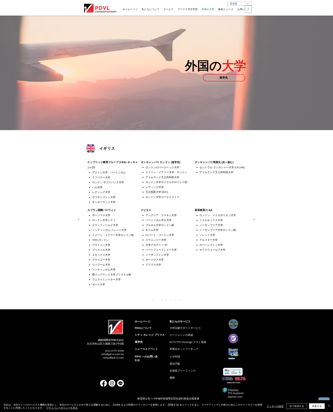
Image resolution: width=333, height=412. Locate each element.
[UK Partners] (157, 300)
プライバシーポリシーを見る (62, 407)
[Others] (179, 300)
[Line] (120, 383)
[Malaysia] (175, 300)
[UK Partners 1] (162, 300)
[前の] (78, 219)
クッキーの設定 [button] (275, 406)
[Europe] (170, 300)
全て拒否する (296, 406)
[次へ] (253, 219)
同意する (317, 406)
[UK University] (153, 300)
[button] (172, 377)
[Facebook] (103, 383)
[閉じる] (329, 406)
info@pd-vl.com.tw (112, 354)
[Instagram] (112, 383)
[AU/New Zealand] (166, 300)
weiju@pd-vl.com (113, 357)
